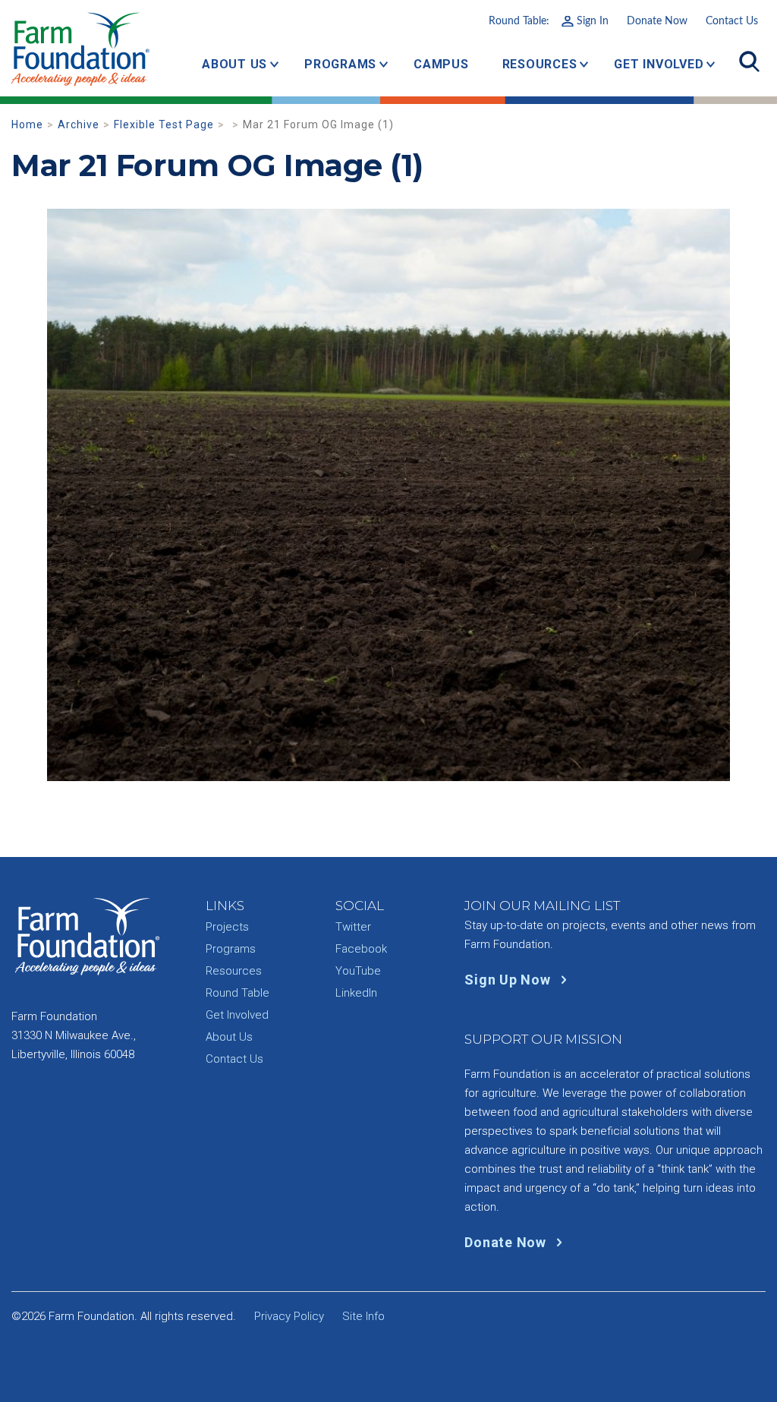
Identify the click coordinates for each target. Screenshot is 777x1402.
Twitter (353, 927)
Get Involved (658, 64)
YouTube (358, 971)
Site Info (363, 1316)
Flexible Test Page (164, 124)
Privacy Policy (289, 1316)
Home (27, 124)
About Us (234, 64)
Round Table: (549, 21)
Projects (227, 927)
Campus (441, 64)
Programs (340, 64)
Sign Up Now (509, 980)
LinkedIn (356, 993)
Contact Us (732, 21)
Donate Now (657, 21)
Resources (539, 64)
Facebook (361, 949)
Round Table (237, 993)
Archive (78, 124)
